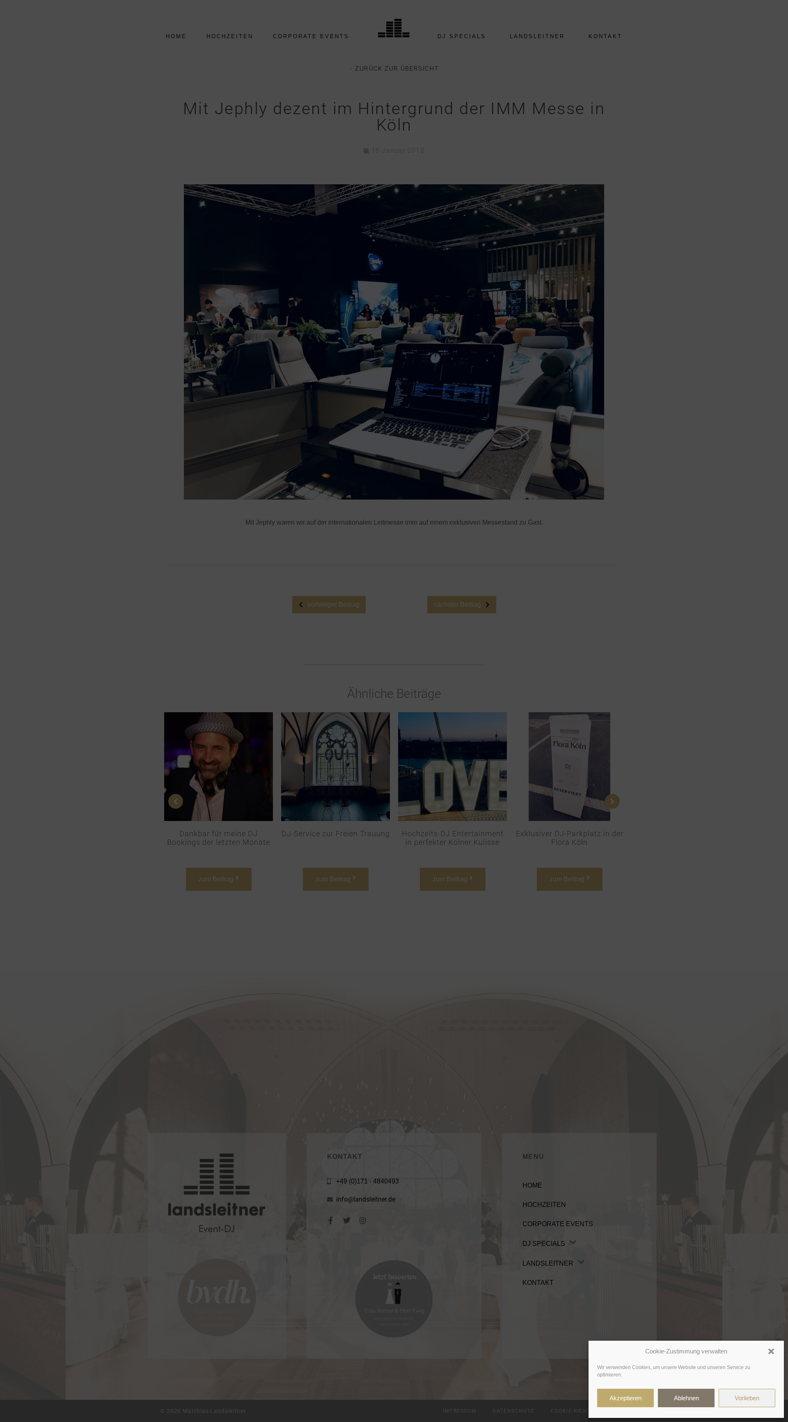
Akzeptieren (625, 1397)
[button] (771, 1351)
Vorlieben (747, 1397)
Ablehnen (686, 1397)
